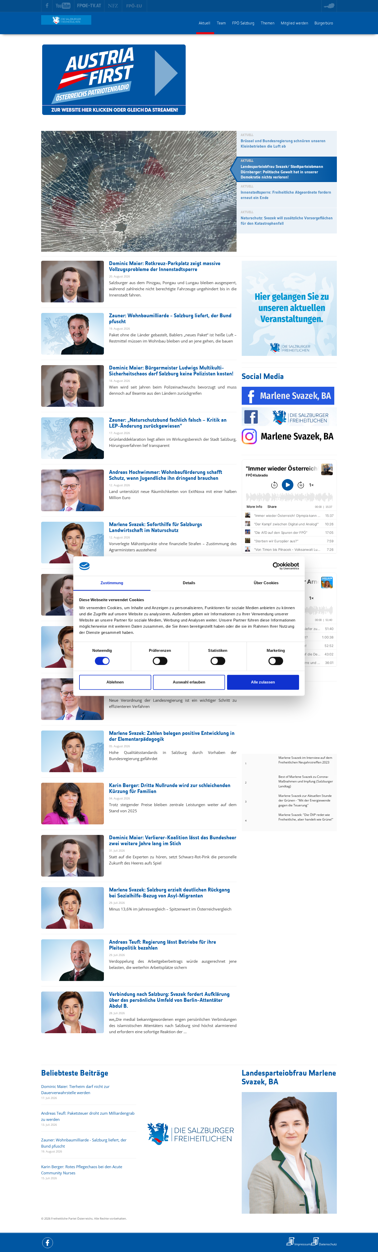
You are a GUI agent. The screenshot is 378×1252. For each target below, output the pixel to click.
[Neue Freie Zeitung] (113, 6)
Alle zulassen (263, 682)
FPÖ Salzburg (243, 23)
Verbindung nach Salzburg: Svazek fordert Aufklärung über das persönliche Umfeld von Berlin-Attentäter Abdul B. (169, 1000)
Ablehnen (115, 682)
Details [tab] (189, 583)
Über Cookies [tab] (266, 583)
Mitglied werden (294, 23)
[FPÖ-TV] (89, 6)
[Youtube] (63, 6)
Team (221, 23)
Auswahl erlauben (189, 682)
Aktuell (204, 23)
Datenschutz (328, 1244)
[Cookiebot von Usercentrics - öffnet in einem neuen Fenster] (276, 566)
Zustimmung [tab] (112, 583)
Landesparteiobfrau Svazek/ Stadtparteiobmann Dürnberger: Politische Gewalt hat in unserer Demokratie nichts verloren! (282, 172)
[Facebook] (46, 6)
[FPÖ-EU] (134, 6)
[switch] (160, 661)
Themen (267, 23)
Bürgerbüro (323, 23)
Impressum (302, 1244)
